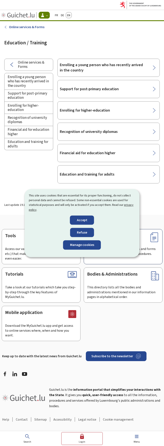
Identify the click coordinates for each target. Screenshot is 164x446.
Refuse (82, 232)
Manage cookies (82, 245)
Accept (82, 220)
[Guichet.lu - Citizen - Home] (18, 15)
